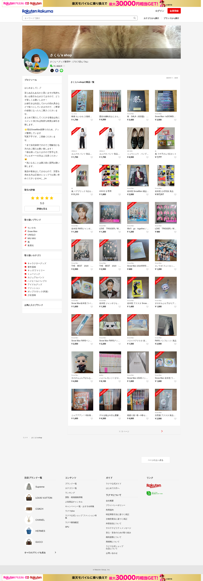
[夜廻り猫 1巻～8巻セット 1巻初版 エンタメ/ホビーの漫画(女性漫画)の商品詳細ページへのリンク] (138, 400)
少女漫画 (32, 294)
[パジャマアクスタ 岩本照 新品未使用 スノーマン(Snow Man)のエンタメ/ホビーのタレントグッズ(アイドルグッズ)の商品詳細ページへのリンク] (138, 325)
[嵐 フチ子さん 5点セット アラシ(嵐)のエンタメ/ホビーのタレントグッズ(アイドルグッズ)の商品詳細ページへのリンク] (166, 138)
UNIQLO (74, 151)
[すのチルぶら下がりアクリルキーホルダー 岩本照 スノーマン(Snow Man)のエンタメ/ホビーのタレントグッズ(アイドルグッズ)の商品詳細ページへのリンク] (166, 288)
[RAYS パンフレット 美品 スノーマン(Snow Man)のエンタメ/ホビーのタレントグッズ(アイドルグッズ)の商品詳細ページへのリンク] (166, 325)
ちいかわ (74, 114)
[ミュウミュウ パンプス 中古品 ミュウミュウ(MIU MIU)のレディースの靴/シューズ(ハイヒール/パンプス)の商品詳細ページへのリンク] (138, 138)
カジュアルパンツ (36, 277)
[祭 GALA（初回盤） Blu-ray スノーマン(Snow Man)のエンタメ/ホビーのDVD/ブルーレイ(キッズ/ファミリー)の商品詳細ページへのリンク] (138, 101)
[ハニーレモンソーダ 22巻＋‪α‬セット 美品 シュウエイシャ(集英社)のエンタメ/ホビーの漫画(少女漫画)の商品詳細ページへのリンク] (110, 362)
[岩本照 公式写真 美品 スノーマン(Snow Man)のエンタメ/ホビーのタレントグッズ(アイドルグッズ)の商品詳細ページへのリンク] (166, 176)
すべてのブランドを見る (35, 552)
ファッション (34, 287)
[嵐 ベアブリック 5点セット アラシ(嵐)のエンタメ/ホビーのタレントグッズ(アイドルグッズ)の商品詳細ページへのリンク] (82, 176)
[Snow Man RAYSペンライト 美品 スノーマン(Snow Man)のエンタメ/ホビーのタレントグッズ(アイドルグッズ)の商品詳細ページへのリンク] (82, 325)
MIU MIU (130, 151)
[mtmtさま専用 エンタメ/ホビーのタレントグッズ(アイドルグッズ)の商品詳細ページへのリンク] (110, 176)
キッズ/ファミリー (36, 270)
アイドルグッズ (35, 284)
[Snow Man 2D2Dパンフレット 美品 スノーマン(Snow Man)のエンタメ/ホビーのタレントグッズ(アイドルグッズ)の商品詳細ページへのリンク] (138, 362)
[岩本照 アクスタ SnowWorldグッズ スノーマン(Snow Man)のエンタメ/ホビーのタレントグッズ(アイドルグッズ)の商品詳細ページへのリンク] (138, 288)
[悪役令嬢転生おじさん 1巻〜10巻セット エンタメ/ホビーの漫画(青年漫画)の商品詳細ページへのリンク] (110, 101)
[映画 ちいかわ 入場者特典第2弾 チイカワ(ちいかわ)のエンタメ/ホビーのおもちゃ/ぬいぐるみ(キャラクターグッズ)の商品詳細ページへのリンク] (82, 101)
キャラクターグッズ (37, 263)
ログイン (159, 10)
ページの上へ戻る (155, 460)
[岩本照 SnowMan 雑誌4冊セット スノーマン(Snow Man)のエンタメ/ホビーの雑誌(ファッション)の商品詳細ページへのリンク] (138, 176)
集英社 (101, 375)
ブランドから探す (171, 18)
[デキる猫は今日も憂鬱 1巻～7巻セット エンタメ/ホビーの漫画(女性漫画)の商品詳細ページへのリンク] (110, 400)
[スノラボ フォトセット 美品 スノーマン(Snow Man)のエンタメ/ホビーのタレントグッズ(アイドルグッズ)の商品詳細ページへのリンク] (166, 250)
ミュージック (34, 273)
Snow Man (130, 114)
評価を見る (42, 208)
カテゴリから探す (151, 18)
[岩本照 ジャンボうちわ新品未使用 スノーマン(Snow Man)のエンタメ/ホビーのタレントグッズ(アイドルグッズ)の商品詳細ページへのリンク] (110, 288)
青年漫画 (32, 266)
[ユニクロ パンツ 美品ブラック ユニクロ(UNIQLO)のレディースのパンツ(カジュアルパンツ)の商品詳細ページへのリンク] (110, 138)
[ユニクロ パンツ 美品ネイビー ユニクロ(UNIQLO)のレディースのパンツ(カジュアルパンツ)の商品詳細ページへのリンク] (82, 138)
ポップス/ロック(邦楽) (38, 291)
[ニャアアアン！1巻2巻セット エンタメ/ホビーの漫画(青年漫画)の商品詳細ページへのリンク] (82, 400)
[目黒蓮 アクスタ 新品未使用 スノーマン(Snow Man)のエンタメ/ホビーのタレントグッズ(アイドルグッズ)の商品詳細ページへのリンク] (166, 400)
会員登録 (174, 10)
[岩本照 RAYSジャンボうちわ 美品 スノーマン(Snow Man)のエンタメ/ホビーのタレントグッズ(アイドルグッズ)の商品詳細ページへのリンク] (82, 213)
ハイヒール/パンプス (37, 280)
